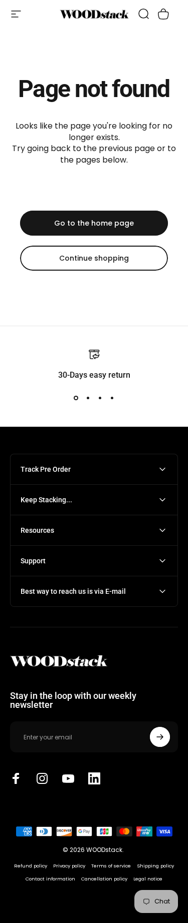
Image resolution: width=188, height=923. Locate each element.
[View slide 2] (88, 398)
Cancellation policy (104, 878)
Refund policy (30, 865)
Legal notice (147, 878)
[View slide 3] (100, 398)
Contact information (50, 878)
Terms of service (111, 865)
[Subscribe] (160, 737)
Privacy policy (69, 865)
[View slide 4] (112, 398)
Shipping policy (155, 865)
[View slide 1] (76, 398)
